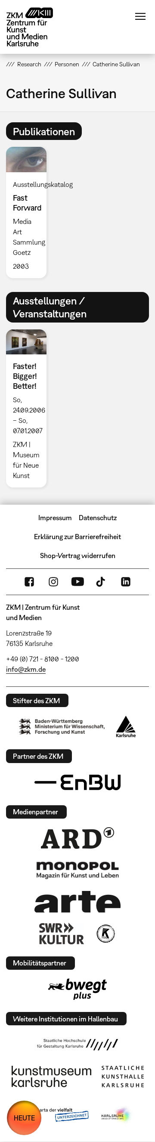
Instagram (53, 581)
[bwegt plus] (77, 989)
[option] (29, 212)
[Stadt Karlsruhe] (125, 726)
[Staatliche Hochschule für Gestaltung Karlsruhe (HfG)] (77, 1044)
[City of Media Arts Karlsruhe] (116, 1115)
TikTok (101, 581)
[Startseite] (36, 27)
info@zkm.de (26, 669)
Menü (140, 16)
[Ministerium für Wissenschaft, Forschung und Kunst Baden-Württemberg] (62, 727)
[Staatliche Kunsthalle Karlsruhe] (123, 1076)
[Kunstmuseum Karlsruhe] (51, 1076)
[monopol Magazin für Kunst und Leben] (77, 870)
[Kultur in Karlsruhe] (105, 933)
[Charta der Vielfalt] (55, 1115)
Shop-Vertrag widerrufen (77, 555)
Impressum (55, 517)
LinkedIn (125, 581)
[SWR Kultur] (61, 933)
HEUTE (24, 1118)
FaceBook (29, 581)
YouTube (77, 581)
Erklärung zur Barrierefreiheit (77, 536)
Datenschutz (98, 517)
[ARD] (77, 838)
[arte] (77, 901)
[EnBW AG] (77, 782)
